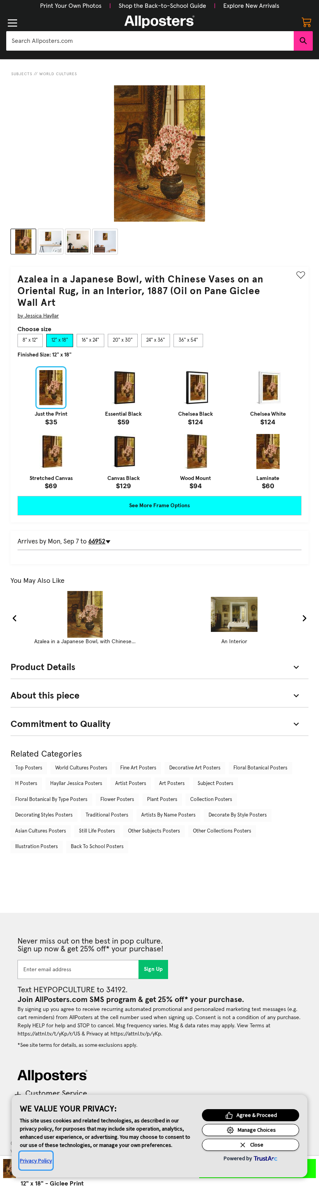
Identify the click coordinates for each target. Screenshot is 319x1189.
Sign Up (153, 969)
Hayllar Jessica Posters (76, 783)
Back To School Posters (97, 846)
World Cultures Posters (81, 768)
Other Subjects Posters (154, 831)
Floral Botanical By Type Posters (51, 799)
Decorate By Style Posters (238, 815)
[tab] (30, 340)
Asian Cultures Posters (40, 831)
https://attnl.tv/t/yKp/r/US (49, 1034)
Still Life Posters (97, 831)
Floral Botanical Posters (260, 768)
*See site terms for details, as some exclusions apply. (77, 1045)
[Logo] (159, 22)
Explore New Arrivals (251, 6)
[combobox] (150, 41)
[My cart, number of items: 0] (306, 22)
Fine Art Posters (138, 768)
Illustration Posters (36, 846)
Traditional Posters (107, 815)
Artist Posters (130, 783)
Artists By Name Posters (168, 815)
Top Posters (28, 768)
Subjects (21, 74)
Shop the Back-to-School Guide (162, 6)
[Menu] (12, 23)
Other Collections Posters (222, 831)
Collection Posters (211, 799)
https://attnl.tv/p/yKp (135, 1034)
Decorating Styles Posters (44, 815)
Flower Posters (117, 799)
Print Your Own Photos (71, 6)
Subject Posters (215, 783)
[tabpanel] (159, 427)
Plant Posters (162, 799)
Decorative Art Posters (195, 768)
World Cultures (58, 74)
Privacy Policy (36, 1160)
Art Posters (172, 783)
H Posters (26, 783)
